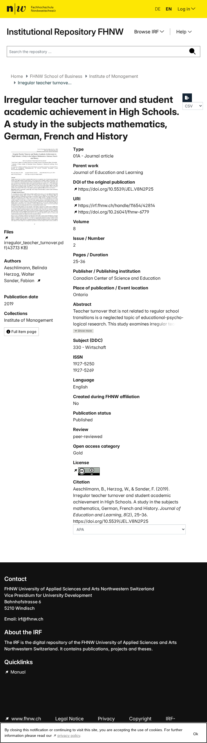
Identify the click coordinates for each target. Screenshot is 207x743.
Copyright (141, 718)
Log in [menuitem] (184, 9)
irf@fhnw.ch (30, 619)
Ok (195, 734)
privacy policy (68, 735)
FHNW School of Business (56, 76)
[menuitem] (151, 31)
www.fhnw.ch (26, 718)
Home (17, 76)
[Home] (31, 9)
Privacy (107, 718)
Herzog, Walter (19, 274)
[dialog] (103, 733)
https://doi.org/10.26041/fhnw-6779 (113, 212)
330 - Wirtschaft (89, 347)
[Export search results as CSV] (187, 97)
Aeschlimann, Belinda (25, 267)
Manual (17, 672)
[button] (83, 331)
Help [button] (182, 31)
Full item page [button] (23, 331)
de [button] (158, 9)
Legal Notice (70, 718)
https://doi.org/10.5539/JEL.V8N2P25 (115, 189)
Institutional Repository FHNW (65, 31)
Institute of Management (113, 76)
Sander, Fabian (19, 280)
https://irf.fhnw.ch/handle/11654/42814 (116, 205)
